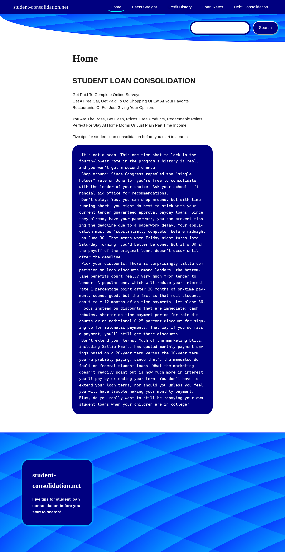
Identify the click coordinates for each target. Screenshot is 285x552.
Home (116, 7)
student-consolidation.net (40, 7)
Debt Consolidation (251, 7)
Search (265, 27)
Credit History (180, 7)
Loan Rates (212, 7)
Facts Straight (144, 7)
